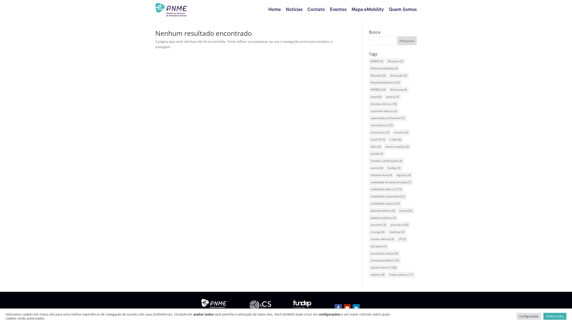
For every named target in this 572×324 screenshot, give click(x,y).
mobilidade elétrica (386, 189)
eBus (376, 147)
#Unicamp (398, 90)
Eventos (338, 9)
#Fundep (378, 75)
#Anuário (395, 61)
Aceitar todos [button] (555, 316)
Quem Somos (403, 9)
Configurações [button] (528, 316)
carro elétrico (382, 125)
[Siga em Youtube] (347, 307)
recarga (378, 232)
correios (401, 132)
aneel (376, 97)
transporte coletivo (384, 253)
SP (402, 239)
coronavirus (380, 132)
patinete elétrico (383, 211)
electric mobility (397, 147)
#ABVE (377, 61)
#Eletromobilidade (384, 68)
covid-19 (378, 139)
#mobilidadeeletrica (385, 82)
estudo (377, 154)
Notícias (294, 9)
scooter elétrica (382, 239)
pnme (406, 211)
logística (404, 175)
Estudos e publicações (386, 161)
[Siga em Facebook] (338, 307)
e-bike (395, 139)
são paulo (379, 246)
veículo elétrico (384, 267)
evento (377, 168)
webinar (378, 275)
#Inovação (398, 75)
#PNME (378, 90)
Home (274, 9)
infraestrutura (381, 175)
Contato (316, 9)
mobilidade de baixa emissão (391, 182)
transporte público (385, 260)
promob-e (399, 225)
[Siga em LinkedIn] (356, 307)
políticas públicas (383, 218)
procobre (378, 225)
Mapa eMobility (367, 9)
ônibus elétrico (401, 275)
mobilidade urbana (385, 203)
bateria (392, 97)
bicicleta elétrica (384, 104)
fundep (394, 168)
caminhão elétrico (384, 111)
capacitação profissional (388, 118)
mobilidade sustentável (388, 196)
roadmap (396, 232)
